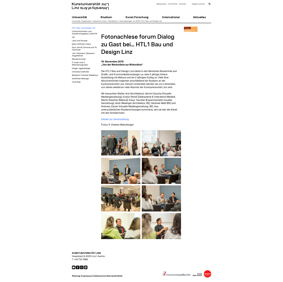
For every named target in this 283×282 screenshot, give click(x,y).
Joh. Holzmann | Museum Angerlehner (83, 54)
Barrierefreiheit (114, 276)
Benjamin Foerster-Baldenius (85, 75)
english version (198, 4)
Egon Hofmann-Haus (81, 44)
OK (73, 37)
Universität (76, 21)
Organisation (86, 21)
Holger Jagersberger (81, 68)
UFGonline (172, 4)
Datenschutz (100, 276)
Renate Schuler (79, 59)
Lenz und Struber (80, 41)
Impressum (87, 276)
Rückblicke (112, 21)
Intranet (182, 4)
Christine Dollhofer (80, 72)
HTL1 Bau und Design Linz (151, 21)
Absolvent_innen (99, 21)
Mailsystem (162, 4)
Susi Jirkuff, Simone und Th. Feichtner (84, 48)
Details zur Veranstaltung (115, 119)
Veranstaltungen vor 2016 (129, 21)
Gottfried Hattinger (80, 79)
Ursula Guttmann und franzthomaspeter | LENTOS (84, 32)
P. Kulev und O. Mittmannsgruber (80, 64)
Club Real (76, 82)
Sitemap (76, 276)
